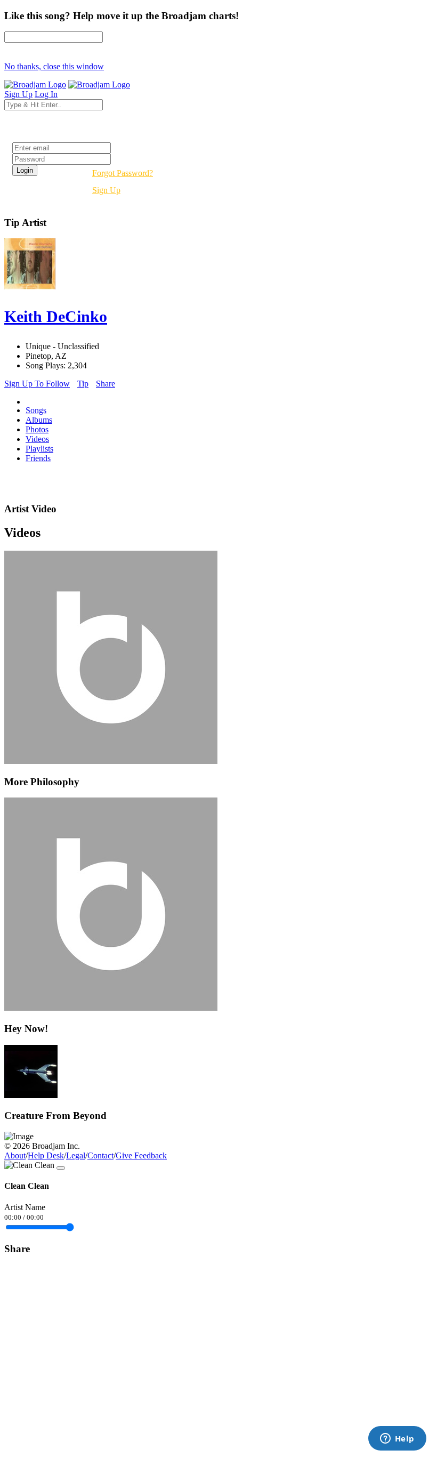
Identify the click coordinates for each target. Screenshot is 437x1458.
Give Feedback (141, 1155)
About (15, 1155)
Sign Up (106, 190)
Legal (75, 1155)
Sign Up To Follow (37, 383)
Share (105, 383)
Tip (82, 383)
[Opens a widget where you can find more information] (397, 1439)
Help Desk (46, 1155)
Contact (100, 1155)
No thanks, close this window (54, 66)
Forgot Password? (122, 173)
